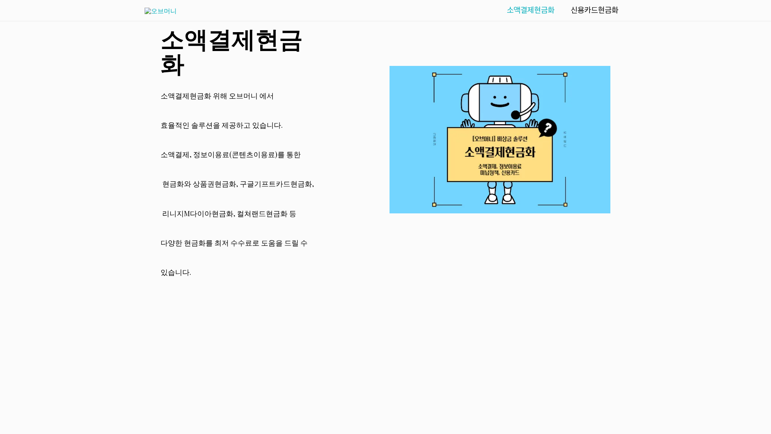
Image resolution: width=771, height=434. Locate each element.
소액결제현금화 (531, 10)
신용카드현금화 (594, 10)
